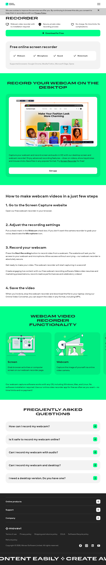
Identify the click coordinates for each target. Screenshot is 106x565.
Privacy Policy (40, 13)
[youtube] (98, 546)
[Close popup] (98, 11)
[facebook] (80, 546)
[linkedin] (92, 546)
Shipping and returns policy (45, 534)
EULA (62, 534)
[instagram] (86, 546)
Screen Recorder (68, 160)
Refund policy (11, 539)
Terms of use (11, 534)
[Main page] (12, 4)
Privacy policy (25, 534)
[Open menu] (98, 4)
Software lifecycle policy (78, 534)
